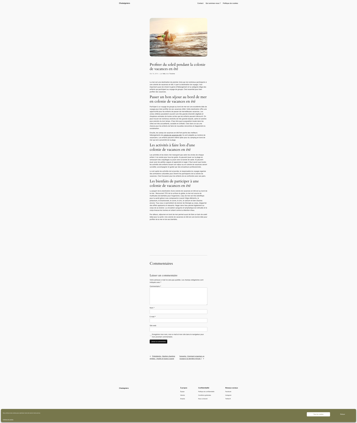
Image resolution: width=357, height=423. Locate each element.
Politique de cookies (8, 419)
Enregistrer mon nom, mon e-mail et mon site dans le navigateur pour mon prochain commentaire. (178, 335)
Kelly (164, 73)
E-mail (153, 317)
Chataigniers (124, 3)
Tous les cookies (318, 414)
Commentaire (155, 286)
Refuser (342, 414)
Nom (152, 308)
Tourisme (172, 73)
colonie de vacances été (172, 135)
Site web (153, 325)
